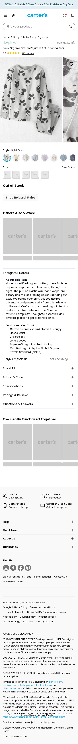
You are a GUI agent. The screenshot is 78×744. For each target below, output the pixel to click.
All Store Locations (13, 581)
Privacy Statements (13, 612)
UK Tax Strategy (11, 621)
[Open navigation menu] (5, 16)
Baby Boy (28, 37)
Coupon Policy (28, 616)
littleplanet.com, (43, 685)
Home (6, 37)
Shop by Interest (44, 621)
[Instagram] (6, 568)
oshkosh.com (10, 685)
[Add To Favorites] (71, 64)
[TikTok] (13, 568)
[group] (31, 99)
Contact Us (60, 576)
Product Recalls (47, 616)
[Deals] (13, 16)
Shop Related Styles (20, 197)
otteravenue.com (12, 688)
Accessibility (10, 616)
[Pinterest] (28, 568)
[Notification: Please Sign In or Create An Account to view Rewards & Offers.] (65, 16)
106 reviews (28, 53)
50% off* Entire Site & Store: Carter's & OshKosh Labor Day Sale (39, 4)
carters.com (55, 681)
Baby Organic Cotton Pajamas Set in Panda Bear (33, 48)
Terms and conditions (42, 607)
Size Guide (68, 167)
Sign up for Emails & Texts (17, 576)
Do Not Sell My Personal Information (46, 612)
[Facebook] (21, 568)
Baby (16, 37)
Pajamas (43, 37)
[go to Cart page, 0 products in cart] (73, 16)
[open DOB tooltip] (73, 42)
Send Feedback (42, 576)
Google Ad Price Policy (15, 607)
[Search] (70, 26)
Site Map (27, 621)
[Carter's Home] (39, 15)
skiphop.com (26, 685)
